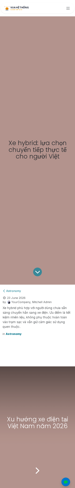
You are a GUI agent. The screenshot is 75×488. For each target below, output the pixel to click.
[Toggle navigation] (68, 8)
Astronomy (13, 291)
